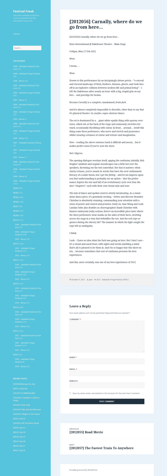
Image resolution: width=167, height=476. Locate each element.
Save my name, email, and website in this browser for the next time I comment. (106, 393)
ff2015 (16, 331)
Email (73, 369)
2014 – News (20, 326)
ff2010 (16, 220)
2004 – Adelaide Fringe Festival (26, 112)
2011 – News (20, 255)
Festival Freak (23, 11)
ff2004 (16, 197)
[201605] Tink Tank (21, 405)
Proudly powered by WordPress (83, 470)
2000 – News (18, 81)
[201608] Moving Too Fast (24, 384)
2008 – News (18, 176)
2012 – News (20, 279)
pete (90, 279)
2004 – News (18, 119)
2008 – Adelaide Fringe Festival (26, 169)
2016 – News (20, 366)
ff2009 (16, 215)
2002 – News (18, 100)
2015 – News (20, 350)
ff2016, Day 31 (19, 427)
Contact (16, 34)
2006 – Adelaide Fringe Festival (26, 131)
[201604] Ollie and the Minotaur (27, 409)
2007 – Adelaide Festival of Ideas (27, 143)
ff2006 (16, 202)
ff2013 (16, 283)
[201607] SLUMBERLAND (24, 393)
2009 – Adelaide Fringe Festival (26, 181)
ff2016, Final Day (20, 388)
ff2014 (16, 307)
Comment (75, 319)
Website (73, 381)
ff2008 (16, 211)
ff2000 (16, 188)
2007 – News (18, 157)
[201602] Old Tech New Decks (26, 423)
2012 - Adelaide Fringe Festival (109, 279)
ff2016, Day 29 (19, 437)
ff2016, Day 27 (19, 446)
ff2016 (16, 354)
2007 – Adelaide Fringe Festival (26, 150)
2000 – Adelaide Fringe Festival (26, 73)
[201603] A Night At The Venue (26, 414)
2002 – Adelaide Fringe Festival (26, 92)
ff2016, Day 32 (19, 418)
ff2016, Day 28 (19, 441)
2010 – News (20, 239)
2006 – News (18, 138)
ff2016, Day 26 (19, 450)
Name (73, 357)
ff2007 (16, 206)
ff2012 (16, 260)
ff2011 (16, 243)
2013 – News (20, 303)
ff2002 (16, 193)
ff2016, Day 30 (19, 432)
